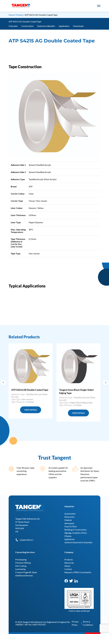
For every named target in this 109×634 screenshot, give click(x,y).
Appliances (69, 539)
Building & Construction (75, 529)
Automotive (70, 513)
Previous (3, 382)
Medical (68, 520)
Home (11, 15)
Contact (68, 569)
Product (20, 15)
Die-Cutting (20, 566)
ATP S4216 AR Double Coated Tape (29, 389)
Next (105, 382)
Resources (69, 562)
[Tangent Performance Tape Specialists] (21, 5)
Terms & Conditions (88, 623)
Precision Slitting (23, 562)
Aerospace (69, 523)
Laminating (20, 569)
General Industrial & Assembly (78, 542)
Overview (13, 26)
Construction (27, 26)
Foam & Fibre (70, 526)
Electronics (69, 517)
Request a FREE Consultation (77, 572)
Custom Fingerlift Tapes (26, 572)
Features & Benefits (46, 26)
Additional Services (24, 575)
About (67, 566)
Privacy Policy (75, 623)
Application (64, 26)
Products (68, 559)
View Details (30, 410)
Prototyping (20, 559)
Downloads (78, 26)
